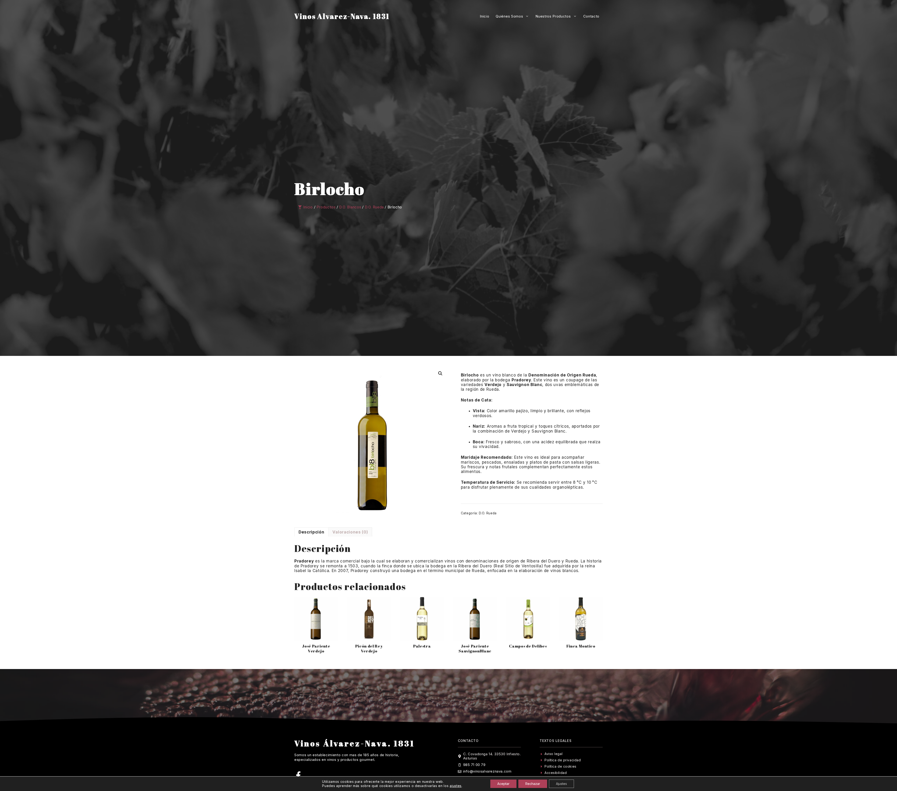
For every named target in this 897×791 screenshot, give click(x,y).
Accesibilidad (556, 773)
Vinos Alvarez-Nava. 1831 (342, 16)
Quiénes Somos (509, 16)
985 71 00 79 (474, 764)
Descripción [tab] (311, 532)
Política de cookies (561, 766)
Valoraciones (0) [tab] (350, 532)
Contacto (591, 16)
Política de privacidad (563, 760)
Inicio (484, 16)
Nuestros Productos (553, 16)
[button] (440, 373)
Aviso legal (553, 754)
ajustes (456, 786)
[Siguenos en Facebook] (298, 775)
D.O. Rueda (488, 513)
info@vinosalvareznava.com (487, 771)
